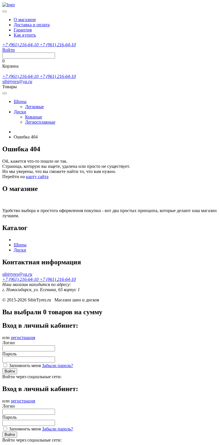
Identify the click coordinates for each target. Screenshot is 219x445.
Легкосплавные (40, 122)
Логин (8, 342)
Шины (20, 101)
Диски (20, 111)
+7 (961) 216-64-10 (21, 44)
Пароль (9, 353)
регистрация (23, 337)
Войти (10, 371)
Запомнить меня (25, 365)
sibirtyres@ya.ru (17, 81)
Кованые (33, 116)
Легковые (34, 106)
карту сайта (37, 176)
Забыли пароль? (57, 365)
